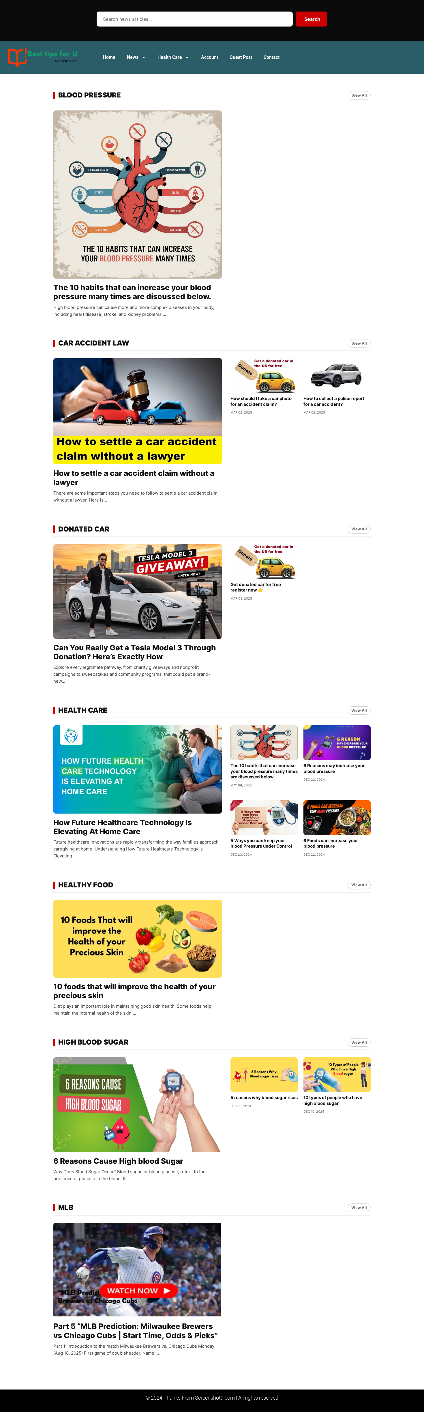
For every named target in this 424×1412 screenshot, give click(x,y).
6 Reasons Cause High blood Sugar (118, 1160)
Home (109, 57)
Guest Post (241, 57)
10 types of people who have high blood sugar (332, 1100)
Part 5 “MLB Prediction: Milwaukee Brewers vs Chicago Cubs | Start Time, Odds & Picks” (135, 1331)
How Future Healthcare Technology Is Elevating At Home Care (122, 827)
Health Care (169, 57)
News (132, 57)
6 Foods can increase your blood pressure (330, 843)
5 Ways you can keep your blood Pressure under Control (261, 843)
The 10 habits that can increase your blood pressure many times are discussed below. (132, 292)
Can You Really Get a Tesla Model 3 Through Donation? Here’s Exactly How (134, 652)
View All (359, 95)
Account (209, 57)
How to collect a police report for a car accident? (333, 401)
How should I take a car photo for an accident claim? (261, 401)
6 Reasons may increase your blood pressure (334, 768)
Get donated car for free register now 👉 (255, 587)
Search (312, 19)
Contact (271, 57)
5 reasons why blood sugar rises (264, 1097)
